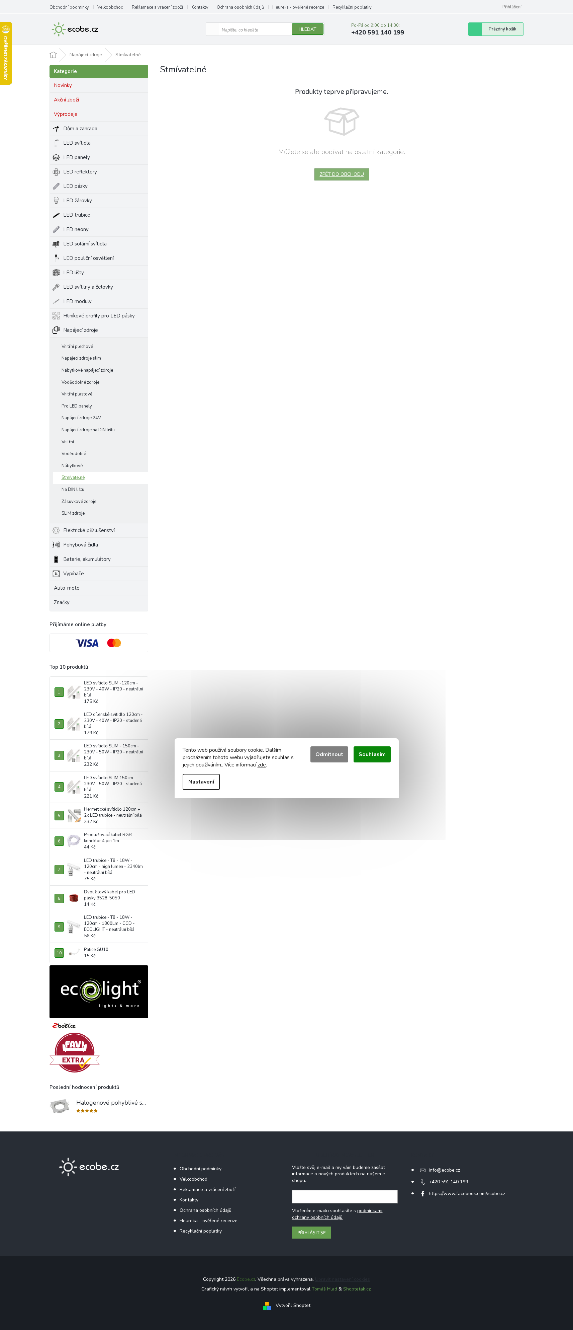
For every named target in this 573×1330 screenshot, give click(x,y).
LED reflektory (80, 171)
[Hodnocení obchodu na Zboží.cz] (64, 1025)
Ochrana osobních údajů (240, 7)
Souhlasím (372, 754)
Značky (62, 602)
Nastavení (201, 782)
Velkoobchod (110, 7)
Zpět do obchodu (342, 174)
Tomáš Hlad (324, 1289)
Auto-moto (67, 588)
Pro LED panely (77, 406)
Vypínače (73, 573)
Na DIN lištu (73, 490)
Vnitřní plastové (77, 394)
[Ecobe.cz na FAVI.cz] (75, 1053)
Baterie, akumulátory (87, 559)
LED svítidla (77, 143)
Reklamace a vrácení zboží (157, 7)
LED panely (76, 157)
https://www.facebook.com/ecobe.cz (467, 1193)
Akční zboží (66, 99)
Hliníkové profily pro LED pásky (99, 315)
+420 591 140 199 (448, 1182)
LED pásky (75, 186)
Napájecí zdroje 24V (81, 418)
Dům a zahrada (80, 128)
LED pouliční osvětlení (88, 258)
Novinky (63, 85)
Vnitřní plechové (77, 347)
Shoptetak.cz (357, 1289)
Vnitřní (68, 442)
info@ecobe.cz (444, 1170)
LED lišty (73, 272)
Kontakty (199, 7)
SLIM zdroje (73, 513)
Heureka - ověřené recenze (298, 7)
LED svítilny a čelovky (88, 287)
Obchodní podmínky (69, 7)
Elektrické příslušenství (89, 530)
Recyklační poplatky (352, 7)
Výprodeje (66, 114)
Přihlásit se (311, 1232)
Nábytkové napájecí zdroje (87, 370)
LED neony (76, 229)
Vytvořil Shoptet (293, 1305)
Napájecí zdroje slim (81, 358)
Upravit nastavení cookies (342, 1279)
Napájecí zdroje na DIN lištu (88, 430)
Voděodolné (74, 454)
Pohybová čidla (80, 544)
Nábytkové (72, 466)
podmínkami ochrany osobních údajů (337, 1214)
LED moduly (77, 301)
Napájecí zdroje (80, 330)
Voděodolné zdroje (80, 382)
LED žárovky (77, 200)
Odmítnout (329, 754)
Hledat (307, 29)
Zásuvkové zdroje (79, 502)
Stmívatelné (73, 477)
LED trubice (76, 215)
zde (262, 764)
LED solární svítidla (85, 243)
